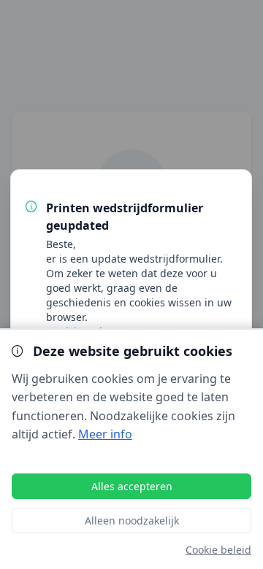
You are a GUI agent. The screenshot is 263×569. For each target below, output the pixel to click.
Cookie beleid (218, 550)
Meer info (105, 434)
